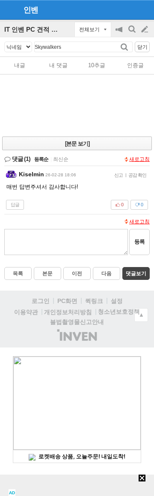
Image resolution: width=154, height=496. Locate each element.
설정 (117, 300)
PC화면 (67, 300)
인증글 (135, 65)
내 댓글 (58, 65)
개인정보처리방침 (68, 312)
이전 (77, 273)
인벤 (31, 10)
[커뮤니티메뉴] (9, 9)
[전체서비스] (144, 9)
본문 (47, 273)
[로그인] (128, 9)
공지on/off (120, 33)
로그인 (41, 300)
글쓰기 (145, 29)
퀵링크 (94, 300)
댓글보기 (136, 273)
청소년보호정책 (119, 311)
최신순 (60, 159)
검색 (133, 33)
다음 (106, 273)
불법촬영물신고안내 (77, 321)
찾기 (125, 47)
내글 (19, 65)
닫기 (142, 47)
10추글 (96, 65)
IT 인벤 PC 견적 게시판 (37, 29)
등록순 (41, 159)
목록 (18, 273)
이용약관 (26, 312)
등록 (139, 241)
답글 (15, 204)
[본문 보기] (77, 143)
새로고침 (139, 159)
